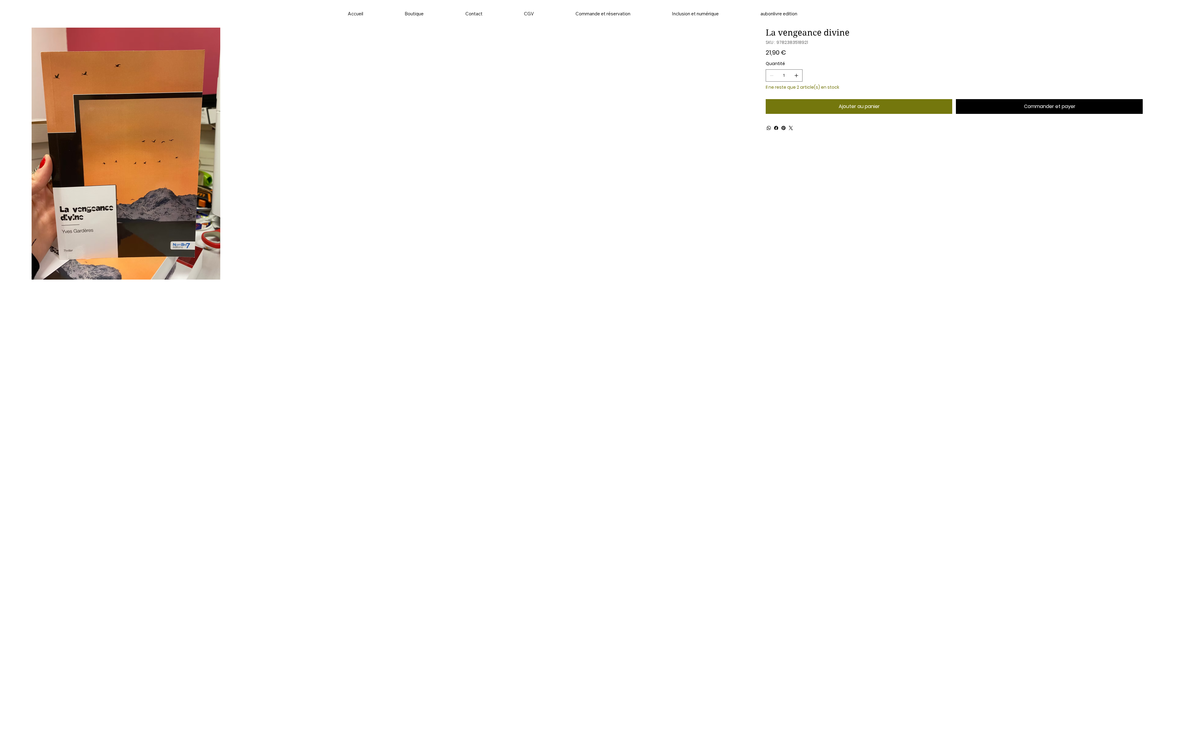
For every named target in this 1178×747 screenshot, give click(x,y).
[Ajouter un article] (796, 75)
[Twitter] (791, 128)
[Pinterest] (783, 128)
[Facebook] (776, 128)
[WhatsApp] (769, 128)
